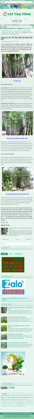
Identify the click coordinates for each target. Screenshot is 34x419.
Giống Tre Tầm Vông (25, 402)
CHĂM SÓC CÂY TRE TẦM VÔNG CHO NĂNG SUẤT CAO (17, 38)
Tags (11, 254)
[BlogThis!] (3, 222)
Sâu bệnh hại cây (9, 404)
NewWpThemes (12, 415)
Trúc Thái (26, 404)
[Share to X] (5, 222)
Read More (15, 235)
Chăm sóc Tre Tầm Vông (7, 32)
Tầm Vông (15, 399)
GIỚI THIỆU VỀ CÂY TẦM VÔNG (15, 334)
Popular (4, 254)
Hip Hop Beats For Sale (25, 416)
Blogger (30, 413)
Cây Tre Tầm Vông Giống (27, 400)
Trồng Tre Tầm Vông (21, 406)
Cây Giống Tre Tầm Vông (8, 400)
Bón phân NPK (9, 31)
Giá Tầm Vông (8, 402)
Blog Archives (18, 254)
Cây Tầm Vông (17, 31)
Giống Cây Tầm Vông (16, 402)
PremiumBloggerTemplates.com (11, 416)
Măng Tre (23, 403)
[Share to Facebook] (6, 222)
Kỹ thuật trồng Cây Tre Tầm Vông (13, 403)
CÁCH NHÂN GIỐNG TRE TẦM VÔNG (17, 317)
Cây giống (3, 402)
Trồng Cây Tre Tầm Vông (7, 406)
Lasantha (28, 415)
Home (2, 31)
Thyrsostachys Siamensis (18, 404)
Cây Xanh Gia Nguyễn (7, 41)
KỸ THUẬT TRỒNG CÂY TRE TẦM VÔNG (17, 342)
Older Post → (29, 239)
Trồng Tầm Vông (8, 399)
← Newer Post (5, 239)
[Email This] (2, 222)
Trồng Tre (15, 406)
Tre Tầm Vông (17, 32)
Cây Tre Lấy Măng (25, 31)
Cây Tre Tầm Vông (8, 397)
